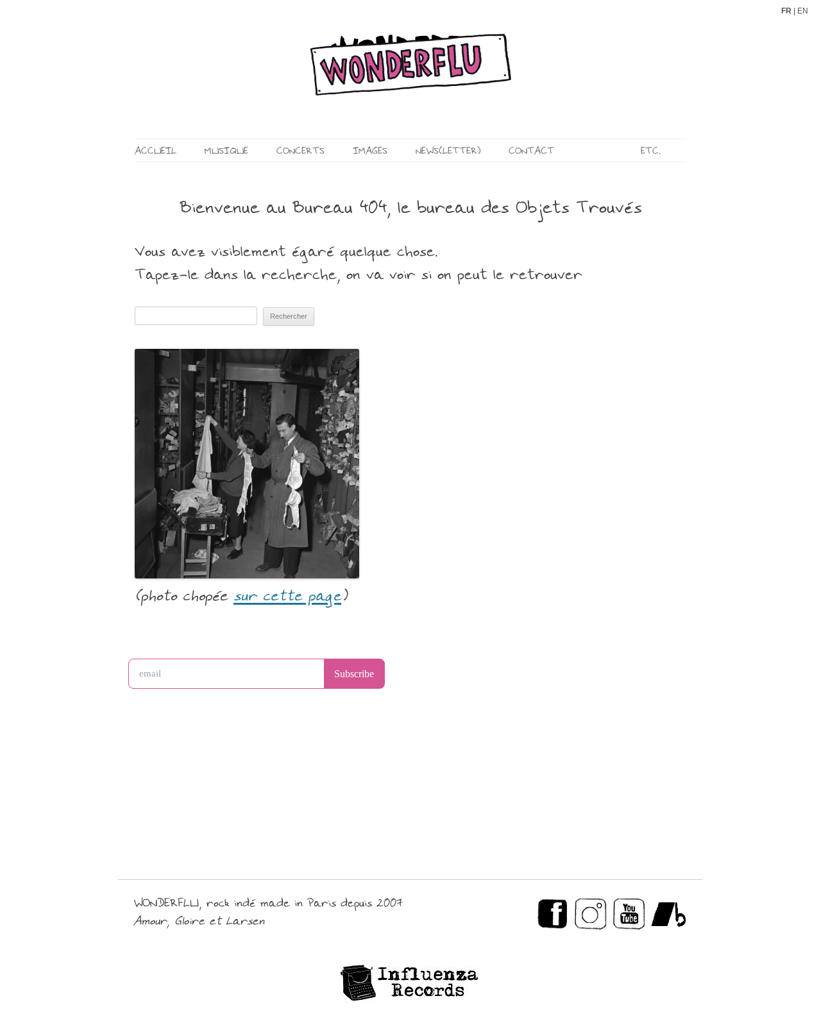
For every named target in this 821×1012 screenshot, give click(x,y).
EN (802, 10)
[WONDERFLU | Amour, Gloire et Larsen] (410, 76)
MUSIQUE (226, 151)
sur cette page (287, 597)
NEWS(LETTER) (448, 151)
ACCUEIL (155, 151)
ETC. (651, 151)
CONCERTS (300, 151)
